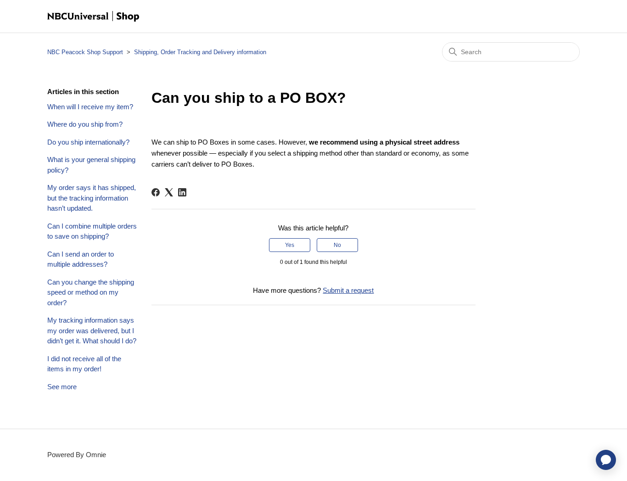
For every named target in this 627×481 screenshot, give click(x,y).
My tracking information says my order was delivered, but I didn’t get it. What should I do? (91, 330)
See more (62, 387)
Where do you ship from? (85, 124)
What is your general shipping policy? (91, 165)
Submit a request (348, 290)
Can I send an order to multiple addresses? (80, 259)
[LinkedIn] (182, 192)
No (337, 245)
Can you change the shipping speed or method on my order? (90, 292)
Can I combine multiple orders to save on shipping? (92, 231)
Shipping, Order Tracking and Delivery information (200, 52)
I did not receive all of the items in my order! (84, 364)
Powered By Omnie (76, 455)
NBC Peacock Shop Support (85, 52)
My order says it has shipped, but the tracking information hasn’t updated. (91, 198)
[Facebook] (155, 192)
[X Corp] (169, 192)
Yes (289, 245)
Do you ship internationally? (88, 142)
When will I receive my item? (90, 107)
